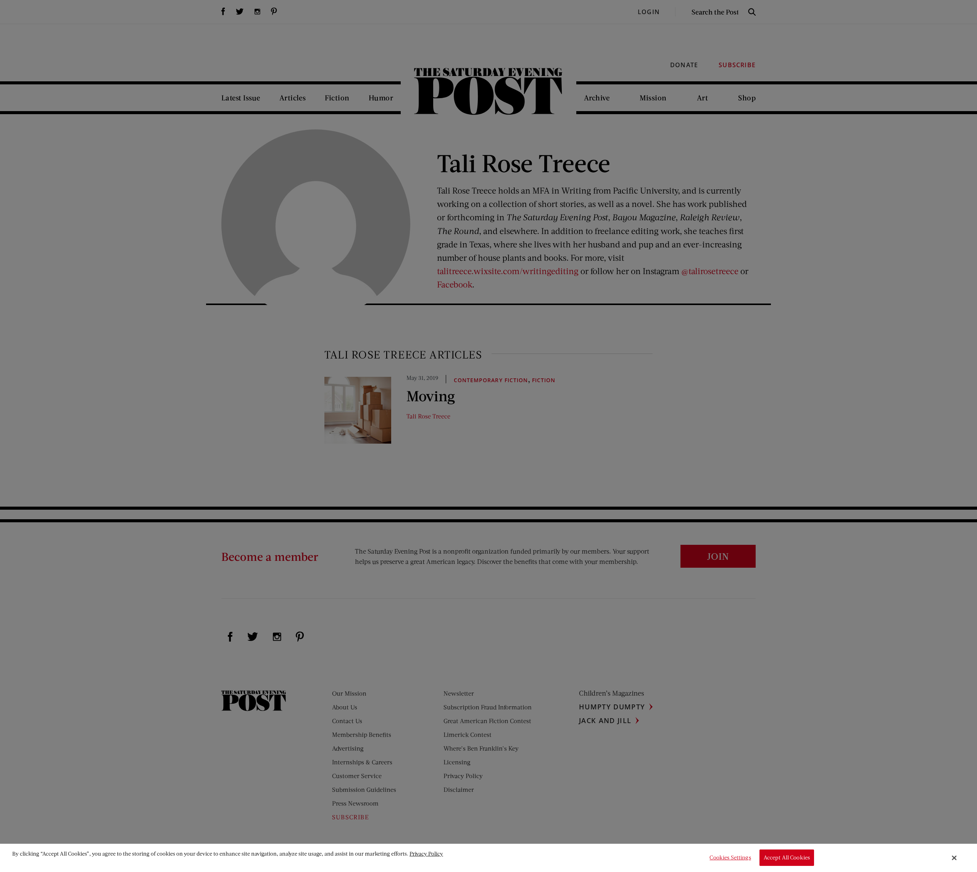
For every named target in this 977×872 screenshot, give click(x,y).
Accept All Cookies (787, 857)
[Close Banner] (954, 857)
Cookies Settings (730, 857)
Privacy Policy (426, 853)
